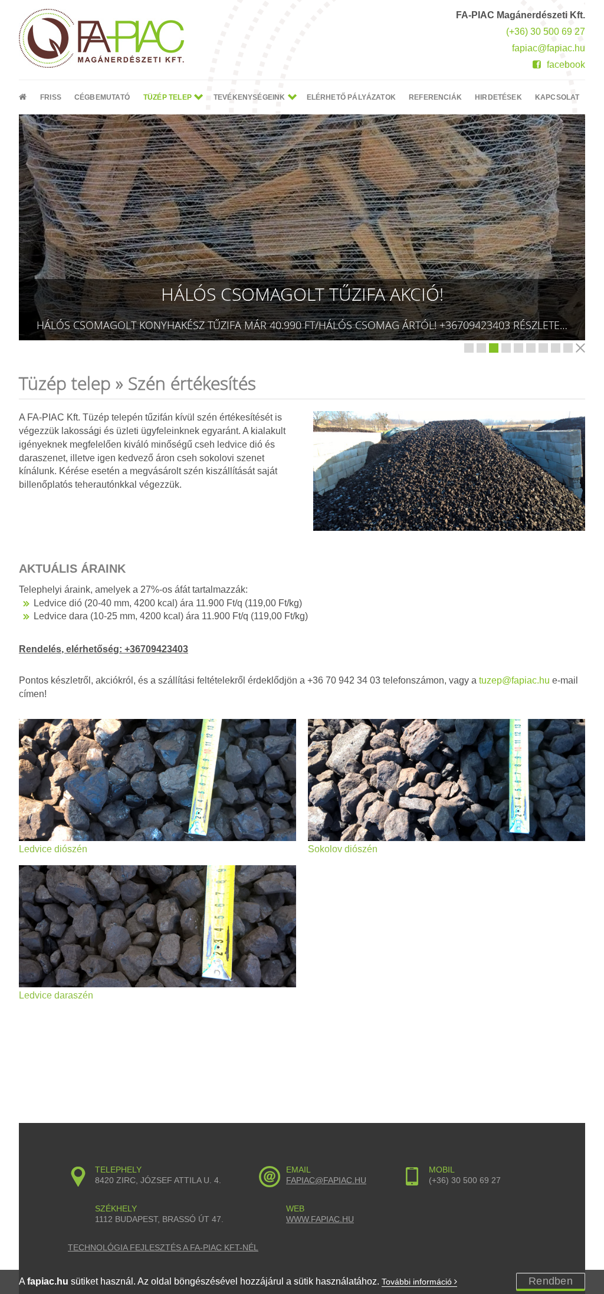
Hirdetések (498, 97)
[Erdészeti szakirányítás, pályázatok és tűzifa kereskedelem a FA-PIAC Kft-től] (107, 38)
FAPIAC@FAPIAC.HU (326, 1180)
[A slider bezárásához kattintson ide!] (580, 348)
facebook (566, 65)
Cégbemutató (102, 97)
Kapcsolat (557, 97)
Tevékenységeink (249, 97)
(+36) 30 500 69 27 (545, 32)
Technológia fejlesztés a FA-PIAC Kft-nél (163, 1247)
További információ (418, 1281)
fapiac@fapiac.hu (548, 48)
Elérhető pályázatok (351, 97)
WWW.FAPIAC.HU (320, 1219)
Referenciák (435, 97)
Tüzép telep (167, 97)
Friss (50, 97)
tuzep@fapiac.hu (514, 680)
